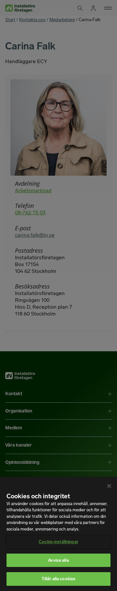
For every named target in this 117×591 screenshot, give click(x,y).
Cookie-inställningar (58, 541)
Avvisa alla (58, 560)
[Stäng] (109, 486)
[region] (58, 534)
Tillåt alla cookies (58, 578)
